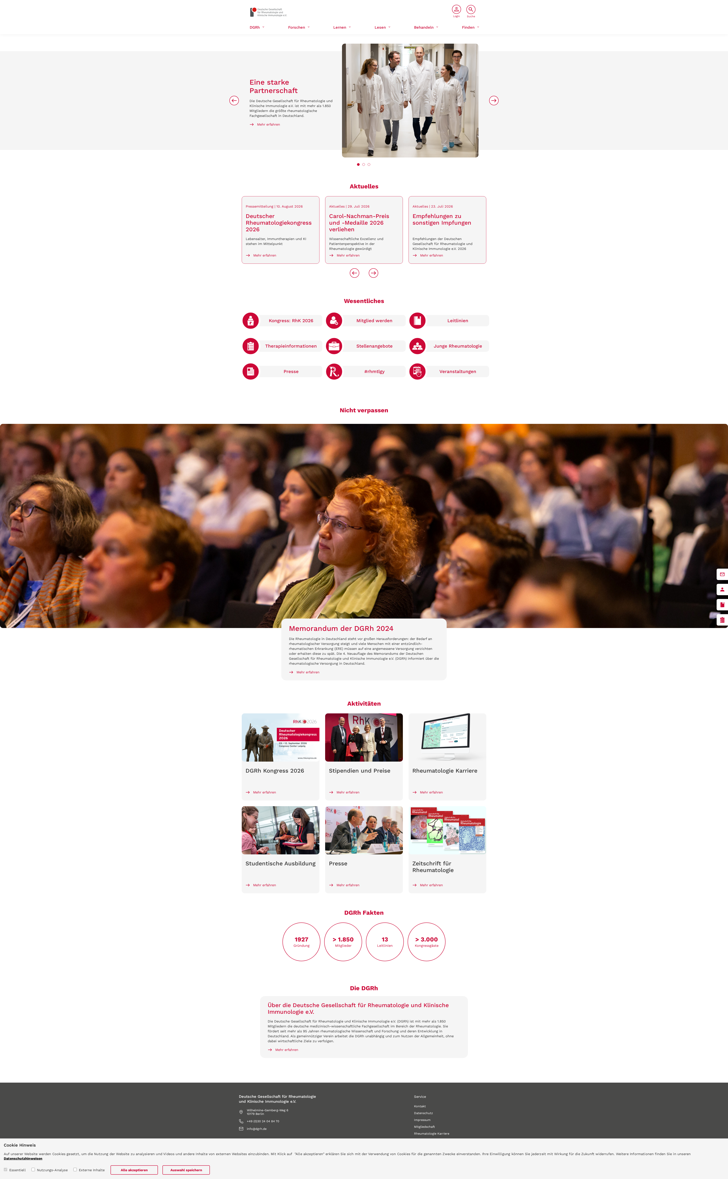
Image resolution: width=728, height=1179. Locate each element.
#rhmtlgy (374, 371)
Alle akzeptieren (134, 1170)
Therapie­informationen (291, 346)
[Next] (494, 100)
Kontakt (420, 1106)
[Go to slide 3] (369, 164)
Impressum (422, 1120)
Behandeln (424, 27)
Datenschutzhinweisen (23, 1158)
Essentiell (17, 1170)
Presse (291, 371)
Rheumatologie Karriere (431, 1133)
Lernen (339, 27)
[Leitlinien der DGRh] (722, 604)
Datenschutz (423, 1113)
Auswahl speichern (186, 1170)
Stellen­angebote (374, 346)
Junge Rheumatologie (458, 346)
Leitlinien (457, 320)
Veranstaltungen (457, 371)
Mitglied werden (374, 320)
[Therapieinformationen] (722, 620)
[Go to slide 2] (363, 164)
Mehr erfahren (268, 124)
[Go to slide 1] (358, 164)
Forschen (296, 27)
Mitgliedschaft (424, 1127)
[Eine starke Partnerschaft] (410, 100)
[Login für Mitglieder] (722, 589)
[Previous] (234, 100)
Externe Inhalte (92, 1170)
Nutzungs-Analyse (52, 1170)
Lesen (380, 27)
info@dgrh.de (257, 1129)
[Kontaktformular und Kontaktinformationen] (722, 574)
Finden (468, 27)
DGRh (255, 27)
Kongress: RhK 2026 (291, 320)
